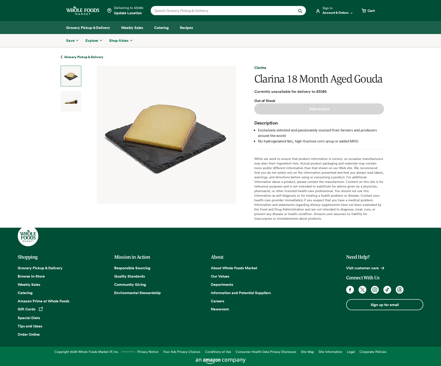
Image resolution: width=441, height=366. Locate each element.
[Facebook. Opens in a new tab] (350, 290)
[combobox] (220, 10)
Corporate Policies (372, 351)
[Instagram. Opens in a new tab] (375, 290)
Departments (222, 284)
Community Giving (130, 284)
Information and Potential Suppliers (241, 292)
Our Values (220, 276)
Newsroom (220, 309)
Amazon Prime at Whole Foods (43, 301)
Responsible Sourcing (132, 267)
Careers (217, 301)
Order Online (29, 334)
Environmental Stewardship (137, 292)
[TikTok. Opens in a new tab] (387, 290)
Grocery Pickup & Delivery (40, 267)
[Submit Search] (300, 10)
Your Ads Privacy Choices (181, 351)
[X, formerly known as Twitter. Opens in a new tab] (362, 290)
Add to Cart (319, 108)
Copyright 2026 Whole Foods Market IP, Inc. (86, 351)
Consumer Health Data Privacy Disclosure (266, 351)
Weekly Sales (29, 284)
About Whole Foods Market (234, 267)
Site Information (330, 351)
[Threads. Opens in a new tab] (400, 290)
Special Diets (29, 317)
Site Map (307, 351)
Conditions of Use (218, 351)
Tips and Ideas (30, 326)
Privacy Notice (147, 351)
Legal (351, 351)
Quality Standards (129, 276)
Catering (25, 292)
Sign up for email (385, 304)
